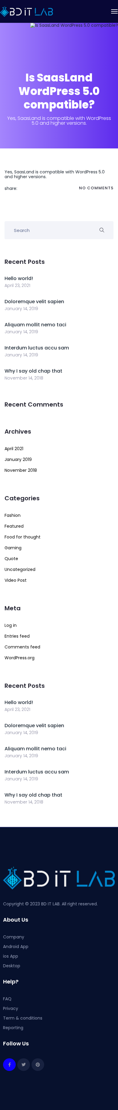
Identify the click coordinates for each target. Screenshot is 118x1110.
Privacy (10, 1008)
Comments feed (22, 647)
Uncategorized (20, 569)
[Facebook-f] (9, 1064)
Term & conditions (22, 1018)
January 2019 (18, 459)
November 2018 (21, 470)
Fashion (13, 515)
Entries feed (17, 636)
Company (13, 937)
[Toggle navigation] (114, 11)
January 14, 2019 (21, 309)
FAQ (7, 999)
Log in (11, 625)
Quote (11, 559)
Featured (14, 526)
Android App (15, 947)
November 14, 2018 (24, 378)
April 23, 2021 (17, 285)
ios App (10, 956)
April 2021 (14, 449)
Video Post (16, 580)
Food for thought (23, 537)
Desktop (11, 966)
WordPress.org (19, 658)
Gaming (13, 548)
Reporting (13, 1028)
